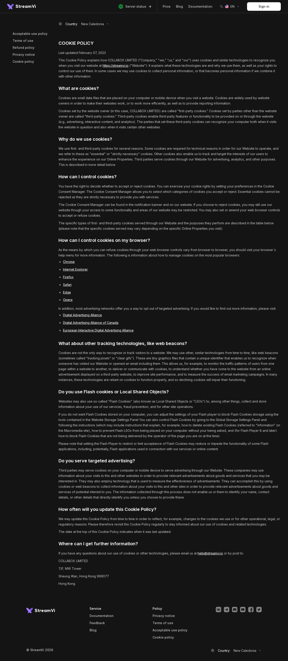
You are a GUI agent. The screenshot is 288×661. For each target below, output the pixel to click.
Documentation (200, 6)
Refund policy (23, 47)
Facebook (251, 609)
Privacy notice (24, 54)
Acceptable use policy (30, 34)
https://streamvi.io (115, 65)
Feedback (97, 623)
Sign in (264, 6)
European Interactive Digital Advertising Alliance (98, 330)
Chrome (69, 262)
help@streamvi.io (210, 553)
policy (163, 637)
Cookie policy (23, 61)
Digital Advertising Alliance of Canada (90, 323)
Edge (67, 292)
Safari (67, 285)
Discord (234, 609)
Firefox (68, 277)
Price (167, 6)
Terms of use (23, 40)
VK (218, 609)
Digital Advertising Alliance (82, 315)
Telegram (226, 609)
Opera (67, 300)
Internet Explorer (75, 269)
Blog (179, 6)
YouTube (242, 609)
